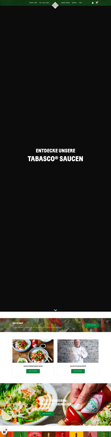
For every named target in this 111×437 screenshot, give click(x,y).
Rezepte (74, 2)
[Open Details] (33, 351)
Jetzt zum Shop (91, 325)
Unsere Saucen (65, 2)
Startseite (55, 2)
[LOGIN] (93, 3)
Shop (80, 2)
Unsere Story (33, 2)
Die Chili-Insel (44, 2)
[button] (4, 432)
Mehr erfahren (33, 371)
